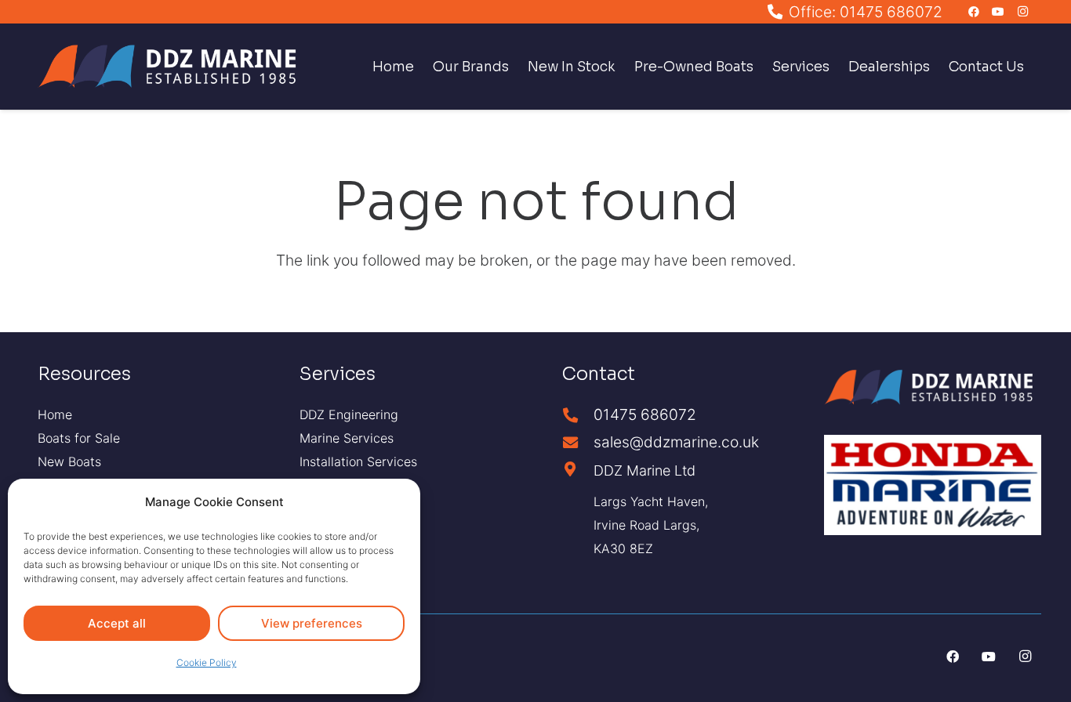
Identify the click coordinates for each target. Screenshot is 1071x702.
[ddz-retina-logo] (172, 66)
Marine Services (347, 438)
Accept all (117, 623)
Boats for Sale (79, 438)
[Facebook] (974, 12)
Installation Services (358, 461)
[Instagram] (1022, 12)
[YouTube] (998, 12)
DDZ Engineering (349, 414)
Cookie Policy (206, 662)
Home (55, 414)
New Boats (69, 461)
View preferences (311, 623)
